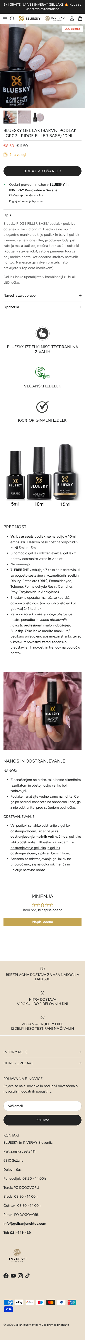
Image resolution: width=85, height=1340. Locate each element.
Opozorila (11, 307)
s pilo (42, 853)
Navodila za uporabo (19, 295)
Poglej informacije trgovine (25, 201)
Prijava (42, 1120)
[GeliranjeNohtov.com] (42, 18)
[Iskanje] (14, 18)
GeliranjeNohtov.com (27, 1324)
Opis (7, 215)
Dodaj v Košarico (42, 171)
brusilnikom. (60, 853)
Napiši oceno (42, 922)
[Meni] (5, 18)
